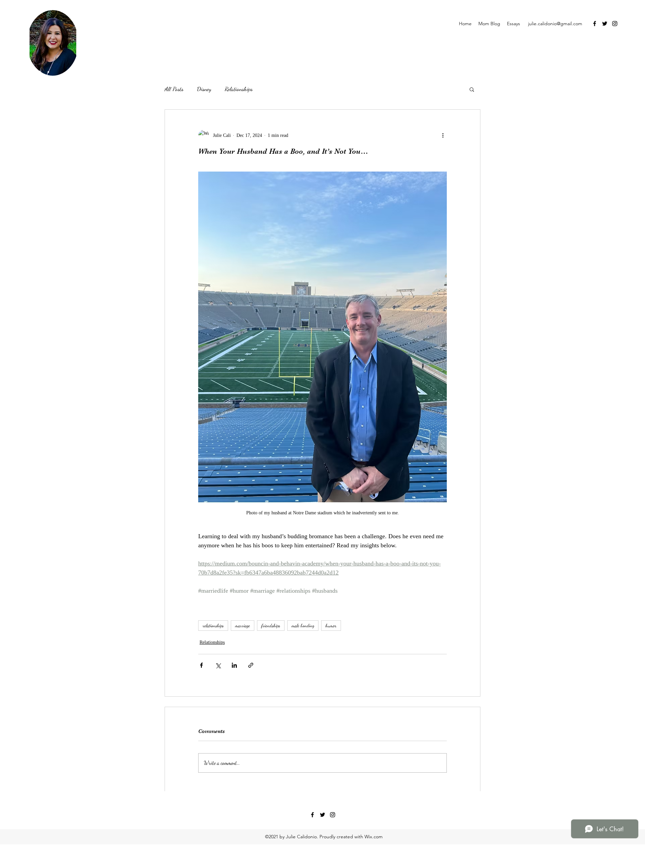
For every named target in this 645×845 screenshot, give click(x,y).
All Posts (174, 89)
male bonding (303, 625)
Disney (204, 89)
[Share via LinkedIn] (234, 665)
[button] (472, 89)
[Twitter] (604, 23)
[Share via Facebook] (201, 665)
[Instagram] (614, 23)
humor (331, 625)
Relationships (239, 89)
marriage (242, 625)
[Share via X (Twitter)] (218, 665)
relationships (213, 625)
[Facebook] (594, 23)
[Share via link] (251, 665)
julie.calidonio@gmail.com (555, 24)
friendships (270, 625)
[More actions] (443, 135)
